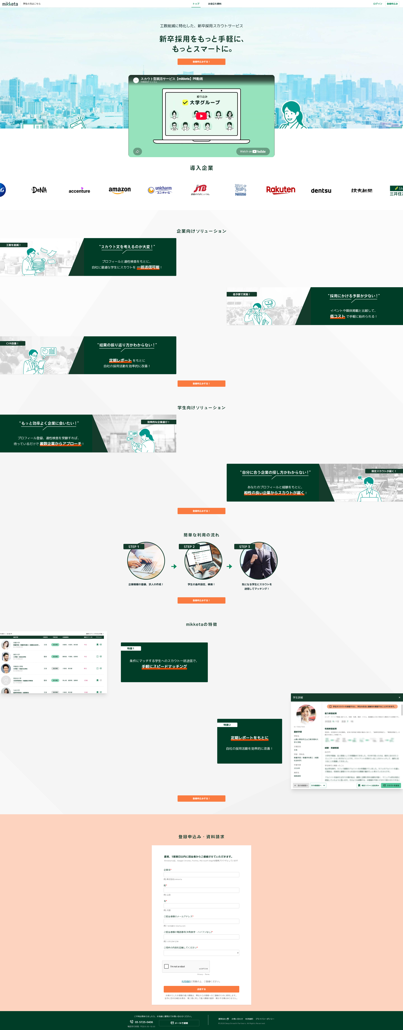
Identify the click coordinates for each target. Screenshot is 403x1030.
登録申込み (392, 3)
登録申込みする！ (201, 61)
